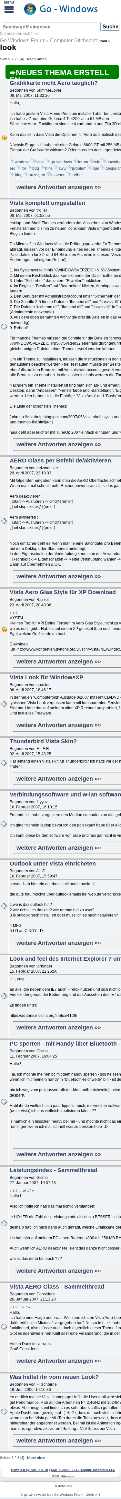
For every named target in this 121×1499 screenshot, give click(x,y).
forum (83, 162)
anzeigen (37, 175)
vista (40, 162)
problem (79, 168)
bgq (35, 168)
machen (58, 175)
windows (22, 162)
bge (96, 168)
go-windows (61, 162)
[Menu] (9, 9)
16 (24, 1190)
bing (19, 175)
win (97, 162)
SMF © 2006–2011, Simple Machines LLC (83, 1470)
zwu (62, 168)
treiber (77, 175)
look (8, 47)
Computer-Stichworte (75, 40)
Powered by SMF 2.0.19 (29, 1470)
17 (29, 1190)
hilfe (49, 168)
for (24, 168)
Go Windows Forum (22, 40)
